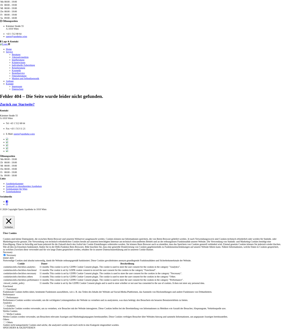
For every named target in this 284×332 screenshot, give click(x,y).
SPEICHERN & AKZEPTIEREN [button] (19, 327)
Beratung (16, 54)
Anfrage (10, 81)
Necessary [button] (8, 252)
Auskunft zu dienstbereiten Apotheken (24, 186)
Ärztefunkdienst (13, 191)
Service (9, 52)
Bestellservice (18, 73)
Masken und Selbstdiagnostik (25, 78)
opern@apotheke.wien (16, 36)
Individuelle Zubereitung (23, 65)
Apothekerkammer (14, 183)
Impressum (17, 86)
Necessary (11, 255)
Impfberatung (18, 60)
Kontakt (9, 84)
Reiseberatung (18, 68)
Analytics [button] (7, 303)
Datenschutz (17, 89)
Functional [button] (8, 286)
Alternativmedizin (20, 57)
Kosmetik (16, 70)
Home (9, 49)
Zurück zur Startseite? (17, 104)
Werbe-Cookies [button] (10, 311)
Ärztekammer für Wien (16, 189)
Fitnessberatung (19, 76)
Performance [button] (9, 294)
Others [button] (6, 319)
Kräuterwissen (18, 62)
